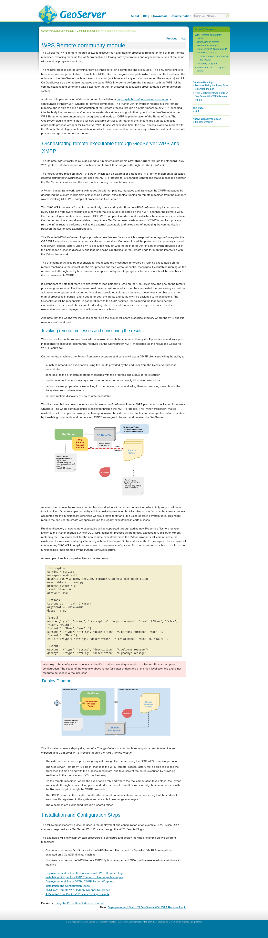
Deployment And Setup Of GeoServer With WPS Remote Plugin (85, 873)
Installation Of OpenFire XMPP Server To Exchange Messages (84, 877)
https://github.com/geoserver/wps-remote (142, 99)
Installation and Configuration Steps (68, 885)
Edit (197, 111)
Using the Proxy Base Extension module (79, 903)
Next (183, 38)
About (135, 15)
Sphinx (198, 922)
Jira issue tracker (204, 122)
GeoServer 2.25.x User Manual (57, 30)
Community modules (88, 30)
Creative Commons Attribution (138, 922)
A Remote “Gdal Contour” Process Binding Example (77, 894)
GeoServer (71, 15)
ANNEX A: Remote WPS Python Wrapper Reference (78, 889)
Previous (171, 38)
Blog (146, 15)
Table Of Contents (205, 29)
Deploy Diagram (208, 63)
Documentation (181, 15)
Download (160, 15)
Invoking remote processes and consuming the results (213, 56)
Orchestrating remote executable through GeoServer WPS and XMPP (212, 45)
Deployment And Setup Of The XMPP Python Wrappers (80, 881)
